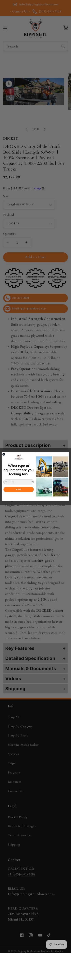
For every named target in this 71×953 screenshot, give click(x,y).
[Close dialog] (3, 454)
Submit (18, 490)
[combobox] (18, 482)
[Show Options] (32, 482)
